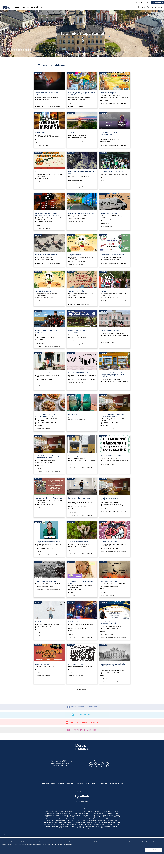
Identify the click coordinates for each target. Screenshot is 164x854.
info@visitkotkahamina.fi (59, 765)
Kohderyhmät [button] (33, 7)
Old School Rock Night (83, 828)
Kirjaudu (158, 7)
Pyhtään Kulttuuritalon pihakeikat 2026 (58, 817)
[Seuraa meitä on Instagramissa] (107, 764)
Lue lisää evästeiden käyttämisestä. (61, 844)
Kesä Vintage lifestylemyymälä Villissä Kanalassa (75, 813)
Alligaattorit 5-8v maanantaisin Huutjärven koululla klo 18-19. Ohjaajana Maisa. (82, 824)
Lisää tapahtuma (158, 2)
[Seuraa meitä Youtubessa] (91, 764)
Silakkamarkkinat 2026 (51, 815)
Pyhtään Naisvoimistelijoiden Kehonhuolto (89, 826)
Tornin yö (54, 826)
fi (148, 1)
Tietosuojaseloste (48, 784)
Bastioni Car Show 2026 (66, 826)
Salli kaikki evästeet (153, 850)
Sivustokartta (102, 784)
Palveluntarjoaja (116, 784)
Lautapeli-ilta (98, 811)
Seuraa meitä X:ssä (84, 715)
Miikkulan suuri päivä (51, 811)
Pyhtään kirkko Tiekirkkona (83, 811)
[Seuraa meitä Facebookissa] (96, 764)
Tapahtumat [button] (19, 7)
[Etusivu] (6, 7)
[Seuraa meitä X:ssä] (101, 764)
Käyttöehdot (90, 784)
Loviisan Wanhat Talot (110, 811)
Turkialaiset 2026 (98, 828)
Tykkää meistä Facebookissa (84, 707)
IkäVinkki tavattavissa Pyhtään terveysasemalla (74, 815)
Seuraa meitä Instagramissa (84, 730)
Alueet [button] (43, 7)
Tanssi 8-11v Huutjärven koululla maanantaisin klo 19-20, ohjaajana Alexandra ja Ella (84, 819)
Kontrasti (140, 2)
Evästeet (61, 784)
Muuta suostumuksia (10, 835)
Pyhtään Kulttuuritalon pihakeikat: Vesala (104, 813)
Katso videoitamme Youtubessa (84, 722)
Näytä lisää (83, 689)
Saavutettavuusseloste (74, 784)
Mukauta (135, 850)
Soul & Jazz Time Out (51, 813)
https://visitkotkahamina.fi (60, 763)
